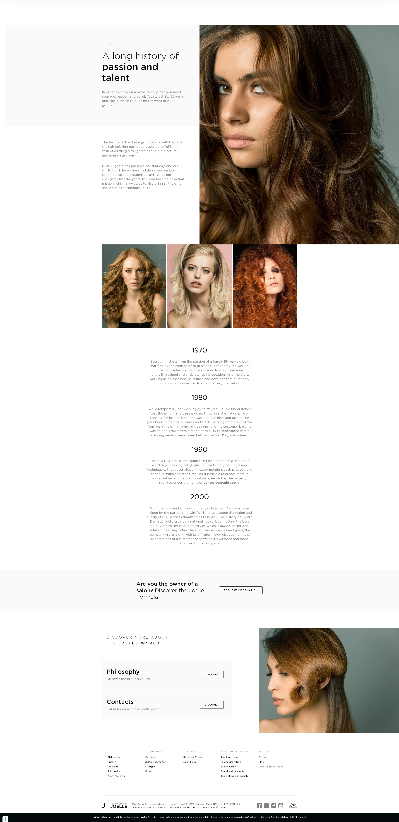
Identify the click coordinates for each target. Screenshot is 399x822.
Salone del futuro (231, 761)
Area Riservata (116, 775)
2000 (199, 496)
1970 (199, 350)
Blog (261, 761)
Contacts (113, 766)
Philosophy (114, 757)
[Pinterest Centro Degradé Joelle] (273, 805)
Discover (212, 674)
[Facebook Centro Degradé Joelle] (259, 805)
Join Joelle (114, 771)
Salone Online (229, 766)
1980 (199, 397)
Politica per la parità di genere (213, 807)
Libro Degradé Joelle (270, 766)
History (112, 761)
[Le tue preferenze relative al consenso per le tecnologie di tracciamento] (5, 819)
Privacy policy (174, 807)
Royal (148, 771)
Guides (262, 757)
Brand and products (232, 771)
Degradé (150, 757)
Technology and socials (234, 775)
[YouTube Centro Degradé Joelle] (280, 805)
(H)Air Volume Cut (155, 761)
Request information (241, 590)
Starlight (150, 766)
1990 (199, 449)
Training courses (230, 757)
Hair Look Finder (192, 757)
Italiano (162, 807)
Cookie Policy (189, 807)
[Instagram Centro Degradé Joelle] (266, 805)
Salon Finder (190, 761)
